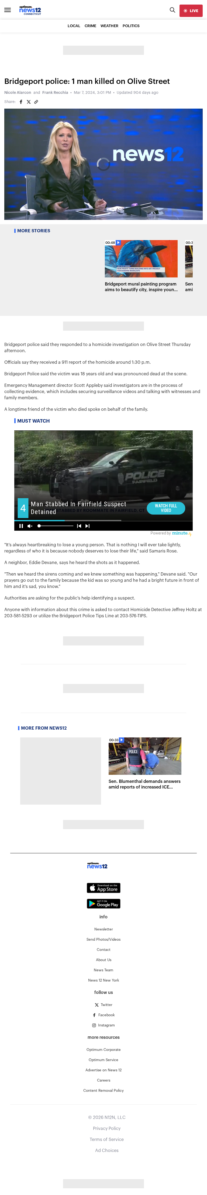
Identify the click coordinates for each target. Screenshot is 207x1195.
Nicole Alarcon (17, 93)
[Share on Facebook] (21, 102)
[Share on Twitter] (28, 102)
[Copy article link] (36, 102)
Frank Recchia (55, 93)
